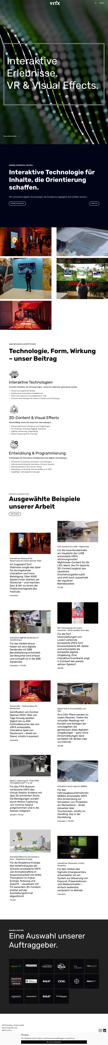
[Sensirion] (31, 996)
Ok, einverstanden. (54, 1042)
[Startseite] (55, 3)
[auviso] (91, 966)
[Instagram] (100, 1030)
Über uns (94, 203)
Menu (102, 3)
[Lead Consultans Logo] (76, 966)
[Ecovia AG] (16, 966)
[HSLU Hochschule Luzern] (91, 981)
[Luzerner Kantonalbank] (31, 981)
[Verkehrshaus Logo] (46, 966)
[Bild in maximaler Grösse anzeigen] (49, 254)
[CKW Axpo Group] (61, 981)
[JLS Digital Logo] (46, 996)
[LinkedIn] (104, 1030)
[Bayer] (76, 981)
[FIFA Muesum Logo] (61, 966)
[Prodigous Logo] (31, 966)
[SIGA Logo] (46, 981)
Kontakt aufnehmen (17, 203)
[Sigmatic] (16, 996)
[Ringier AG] (61, 996)
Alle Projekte (15, 514)
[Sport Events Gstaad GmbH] (16, 981)
